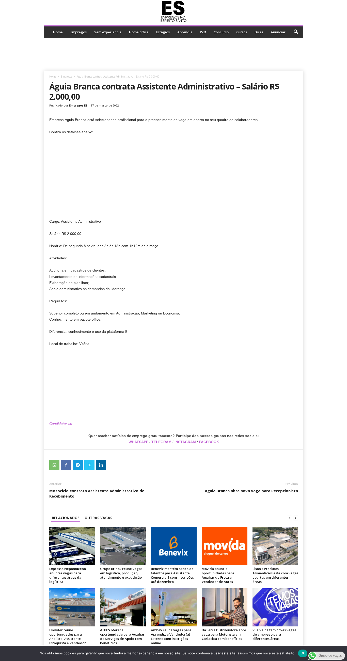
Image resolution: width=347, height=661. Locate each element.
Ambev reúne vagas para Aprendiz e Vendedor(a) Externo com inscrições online (171, 636)
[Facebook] (66, 465)
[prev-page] (289, 517)
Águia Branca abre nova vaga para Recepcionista (251, 490)
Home (58, 32)
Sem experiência (107, 32)
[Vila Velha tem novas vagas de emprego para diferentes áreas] (275, 607)
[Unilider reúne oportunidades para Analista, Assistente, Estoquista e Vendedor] (72, 607)
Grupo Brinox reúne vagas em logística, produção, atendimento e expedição (121, 573)
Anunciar (278, 32)
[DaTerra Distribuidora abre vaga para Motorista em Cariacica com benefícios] (224, 607)
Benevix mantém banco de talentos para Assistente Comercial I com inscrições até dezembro (172, 575)
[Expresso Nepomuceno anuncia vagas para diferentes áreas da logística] (72, 546)
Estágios (163, 32)
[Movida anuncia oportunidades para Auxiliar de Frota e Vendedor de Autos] (224, 546)
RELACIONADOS (66, 517)
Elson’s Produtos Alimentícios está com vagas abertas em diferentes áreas (275, 575)
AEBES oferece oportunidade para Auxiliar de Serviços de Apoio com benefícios (122, 636)
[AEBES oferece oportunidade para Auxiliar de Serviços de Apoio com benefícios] (123, 607)
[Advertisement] (173, 54)
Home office (139, 32)
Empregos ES (78, 105)
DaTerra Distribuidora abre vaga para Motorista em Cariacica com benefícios (224, 634)
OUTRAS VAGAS (98, 517)
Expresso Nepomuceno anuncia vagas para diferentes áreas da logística (67, 575)
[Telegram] (78, 465)
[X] (89, 465)
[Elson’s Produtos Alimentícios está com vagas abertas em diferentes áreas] (275, 546)
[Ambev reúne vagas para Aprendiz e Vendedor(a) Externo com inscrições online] (174, 607)
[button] (295, 32)
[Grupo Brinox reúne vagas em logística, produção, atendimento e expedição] (123, 546)
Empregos (78, 32)
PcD (203, 32)
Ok (303, 653)
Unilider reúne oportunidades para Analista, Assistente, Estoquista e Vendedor (67, 636)
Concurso (221, 32)
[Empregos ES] (173, 11)
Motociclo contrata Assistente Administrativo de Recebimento (96, 493)
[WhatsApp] (54, 465)
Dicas (259, 32)
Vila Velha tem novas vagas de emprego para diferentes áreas (274, 634)
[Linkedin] (101, 465)
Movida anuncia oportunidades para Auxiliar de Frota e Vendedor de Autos (218, 575)
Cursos (241, 32)
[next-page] (295, 517)
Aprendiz (184, 32)
